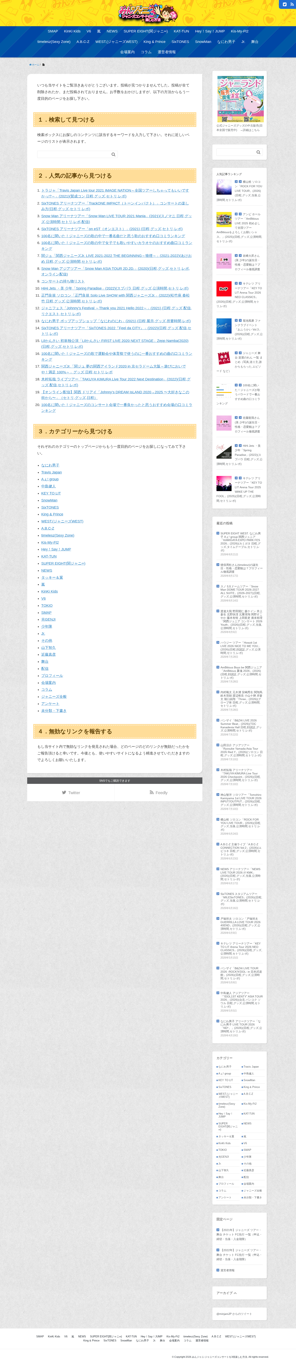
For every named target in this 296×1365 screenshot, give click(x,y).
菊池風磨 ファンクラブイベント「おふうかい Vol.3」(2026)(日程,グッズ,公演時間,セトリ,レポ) (239, 329)
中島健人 (48, 486)
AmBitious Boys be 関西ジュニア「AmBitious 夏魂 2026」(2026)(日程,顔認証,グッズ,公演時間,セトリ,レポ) (241, 672)
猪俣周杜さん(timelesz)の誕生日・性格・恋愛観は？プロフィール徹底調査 (241, 568)
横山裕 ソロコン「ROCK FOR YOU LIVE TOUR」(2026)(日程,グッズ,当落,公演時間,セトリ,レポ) (239, 191)
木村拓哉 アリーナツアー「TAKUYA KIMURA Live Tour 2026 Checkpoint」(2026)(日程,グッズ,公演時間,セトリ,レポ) (240, 775)
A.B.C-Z (83, 42)
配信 (45, 669)
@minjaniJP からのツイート (234, 1313)
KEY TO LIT (51, 493)
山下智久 (48, 648)
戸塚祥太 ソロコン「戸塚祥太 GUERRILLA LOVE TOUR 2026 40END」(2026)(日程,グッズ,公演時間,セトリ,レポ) (240, 923)
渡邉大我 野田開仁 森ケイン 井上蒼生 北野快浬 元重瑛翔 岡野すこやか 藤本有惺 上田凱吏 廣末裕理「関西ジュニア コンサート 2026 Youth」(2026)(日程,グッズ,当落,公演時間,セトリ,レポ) (241, 620)
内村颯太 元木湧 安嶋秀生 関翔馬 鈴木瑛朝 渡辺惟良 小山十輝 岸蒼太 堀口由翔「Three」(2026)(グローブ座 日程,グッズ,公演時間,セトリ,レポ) (241, 699)
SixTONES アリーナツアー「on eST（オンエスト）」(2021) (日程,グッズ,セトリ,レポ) (112, 229)
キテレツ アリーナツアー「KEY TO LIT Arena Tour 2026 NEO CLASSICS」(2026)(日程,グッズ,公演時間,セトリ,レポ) (241, 948)
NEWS (112, 31)
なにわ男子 (226, 42)
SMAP (53, 31)
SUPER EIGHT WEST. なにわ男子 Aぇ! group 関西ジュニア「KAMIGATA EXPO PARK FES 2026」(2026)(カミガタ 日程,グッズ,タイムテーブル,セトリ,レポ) (240, 542)
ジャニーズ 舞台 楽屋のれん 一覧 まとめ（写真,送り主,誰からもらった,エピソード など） (239, 362)
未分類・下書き (54, 711)
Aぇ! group (50, 479)
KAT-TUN (181, 31)
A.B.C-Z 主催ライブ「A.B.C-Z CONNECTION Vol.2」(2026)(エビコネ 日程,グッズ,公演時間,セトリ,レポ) (241, 849)
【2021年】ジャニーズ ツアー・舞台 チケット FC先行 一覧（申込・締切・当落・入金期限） (239, 1234)
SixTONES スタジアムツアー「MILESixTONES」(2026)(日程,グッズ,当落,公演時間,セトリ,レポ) (241, 899)
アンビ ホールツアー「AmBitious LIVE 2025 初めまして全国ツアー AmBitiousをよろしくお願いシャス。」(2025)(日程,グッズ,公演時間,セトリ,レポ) (239, 228)
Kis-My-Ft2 (239, 31)
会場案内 (127, 52)
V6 (89, 31)
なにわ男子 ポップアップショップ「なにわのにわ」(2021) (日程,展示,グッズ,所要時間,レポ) (116, 321)
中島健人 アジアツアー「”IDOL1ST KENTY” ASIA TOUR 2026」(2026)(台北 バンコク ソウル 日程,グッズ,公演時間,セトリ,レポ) (241, 999)
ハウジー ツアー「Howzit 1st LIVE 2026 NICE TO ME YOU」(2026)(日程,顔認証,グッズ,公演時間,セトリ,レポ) (240, 647)
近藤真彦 (48, 654)
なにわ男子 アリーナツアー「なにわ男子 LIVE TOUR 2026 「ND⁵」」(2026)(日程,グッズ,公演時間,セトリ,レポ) (241, 1026)
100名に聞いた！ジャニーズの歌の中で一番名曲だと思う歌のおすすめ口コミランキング (113, 236)
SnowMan (203, 42)
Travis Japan (51, 472)
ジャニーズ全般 (54, 697)
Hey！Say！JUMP (210, 31)
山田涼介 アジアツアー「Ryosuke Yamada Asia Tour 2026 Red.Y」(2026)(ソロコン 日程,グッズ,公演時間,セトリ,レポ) (241, 750)
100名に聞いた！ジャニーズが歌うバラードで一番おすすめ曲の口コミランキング (238, 394)
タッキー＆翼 (52, 578)
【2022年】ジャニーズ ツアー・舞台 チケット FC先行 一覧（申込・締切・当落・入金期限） (239, 1255)
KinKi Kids (72, 31)
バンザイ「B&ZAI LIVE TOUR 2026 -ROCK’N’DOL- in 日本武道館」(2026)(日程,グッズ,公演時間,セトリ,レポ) (241, 973)
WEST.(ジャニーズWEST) (116, 42)
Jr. (243, 42)
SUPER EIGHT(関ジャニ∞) (146, 31)
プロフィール (52, 676)
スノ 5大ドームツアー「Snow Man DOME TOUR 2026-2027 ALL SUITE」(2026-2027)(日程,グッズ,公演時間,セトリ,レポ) (240, 591)
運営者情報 (167, 52)
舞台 (255, 42)
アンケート (50, 704)
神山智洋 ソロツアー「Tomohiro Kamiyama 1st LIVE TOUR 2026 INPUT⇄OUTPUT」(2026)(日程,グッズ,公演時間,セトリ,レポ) (241, 799)
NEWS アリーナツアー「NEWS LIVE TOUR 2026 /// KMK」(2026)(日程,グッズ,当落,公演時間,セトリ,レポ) (240, 874)
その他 (46, 641)
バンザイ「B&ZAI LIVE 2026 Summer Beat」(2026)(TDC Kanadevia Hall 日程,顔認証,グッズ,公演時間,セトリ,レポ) (241, 725)
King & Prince (155, 42)
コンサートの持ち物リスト (63, 281)
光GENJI (48, 619)
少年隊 (46, 626)
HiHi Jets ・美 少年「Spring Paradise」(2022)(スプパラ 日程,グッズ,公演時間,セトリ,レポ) (114, 288)
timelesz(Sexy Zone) (53, 42)
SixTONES (180, 42)
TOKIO (47, 606)
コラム (146, 52)
